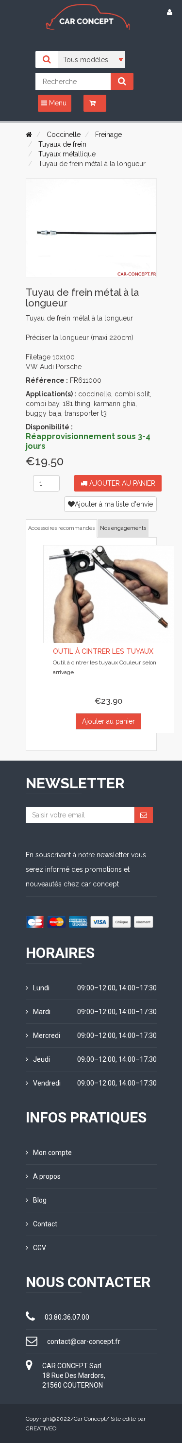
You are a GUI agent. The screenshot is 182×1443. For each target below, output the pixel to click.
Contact (45, 1224)
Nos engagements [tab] (123, 528)
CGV (39, 1248)
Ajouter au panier (121, 483)
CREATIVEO (41, 1428)
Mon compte (52, 1152)
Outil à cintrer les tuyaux (103, 651)
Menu (56, 103)
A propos (47, 1176)
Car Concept (90, 1418)
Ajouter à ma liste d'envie (114, 504)
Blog (40, 1200)
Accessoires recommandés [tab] (61, 528)
